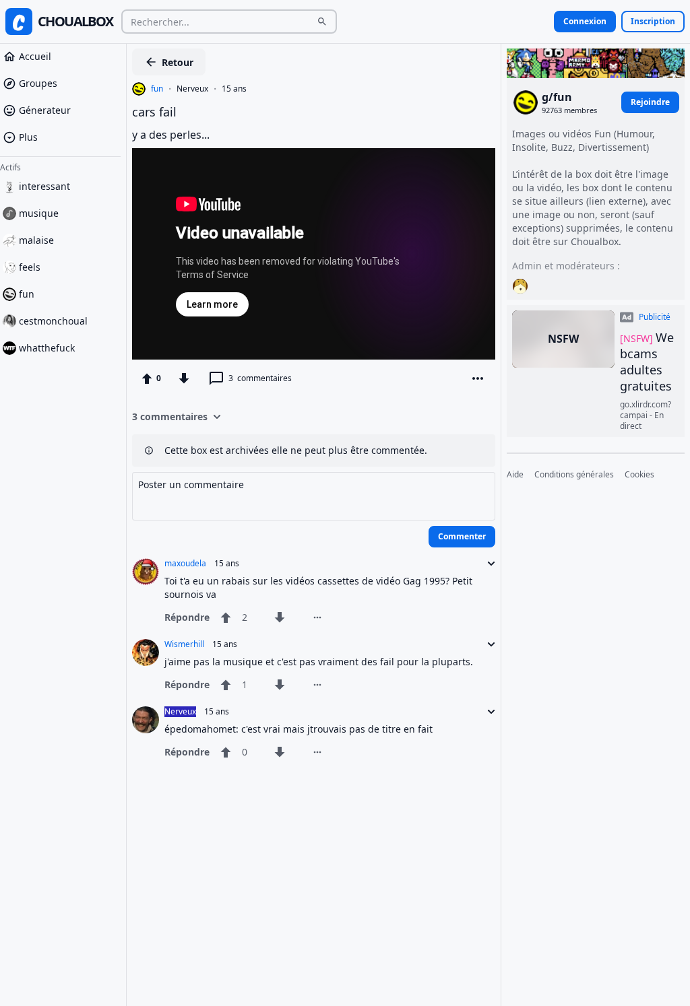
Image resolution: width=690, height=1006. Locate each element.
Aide (515, 474)
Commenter (462, 536)
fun (26, 294)
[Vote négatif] (184, 378)
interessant (44, 186)
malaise (36, 240)
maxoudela (185, 563)
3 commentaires (170, 416)
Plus (28, 137)
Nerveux (192, 88)
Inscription (653, 21)
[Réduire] (487, 563)
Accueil (35, 56)
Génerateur (45, 110)
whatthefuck (47, 347)
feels (29, 267)
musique (39, 213)
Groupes (38, 83)
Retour (177, 62)
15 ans (234, 88)
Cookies (639, 474)
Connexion (584, 21)
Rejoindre (650, 102)
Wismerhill (184, 644)
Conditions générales (574, 474)
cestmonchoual (53, 320)
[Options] (477, 378)
